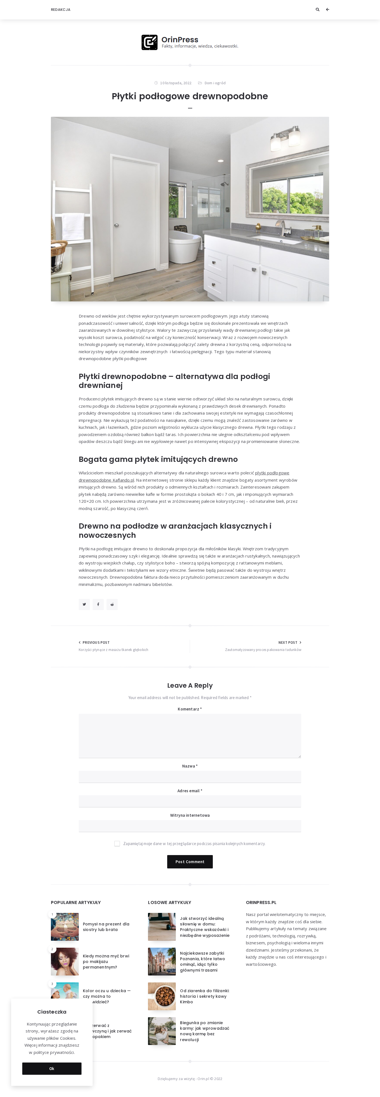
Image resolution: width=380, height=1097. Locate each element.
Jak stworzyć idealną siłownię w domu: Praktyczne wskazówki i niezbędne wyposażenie (205, 927)
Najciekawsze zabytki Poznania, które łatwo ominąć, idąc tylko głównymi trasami (202, 961)
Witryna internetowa (190, 815)
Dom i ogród (215, 82)
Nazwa (190, 766)
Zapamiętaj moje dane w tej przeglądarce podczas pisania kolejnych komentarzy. (194, 843)
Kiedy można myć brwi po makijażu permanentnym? (106, 961)
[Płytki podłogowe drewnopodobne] (190, 209)
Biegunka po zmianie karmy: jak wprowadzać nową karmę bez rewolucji (204, 1031)
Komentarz (190, 709)
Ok (52, 1068)
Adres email (190, 790)
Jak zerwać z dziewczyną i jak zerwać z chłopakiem (107, 1031)
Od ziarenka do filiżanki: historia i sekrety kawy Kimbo (204, 996)
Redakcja (61, 9)
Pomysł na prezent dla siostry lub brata (106, 926)
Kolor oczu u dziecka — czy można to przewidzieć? (107, 996)
